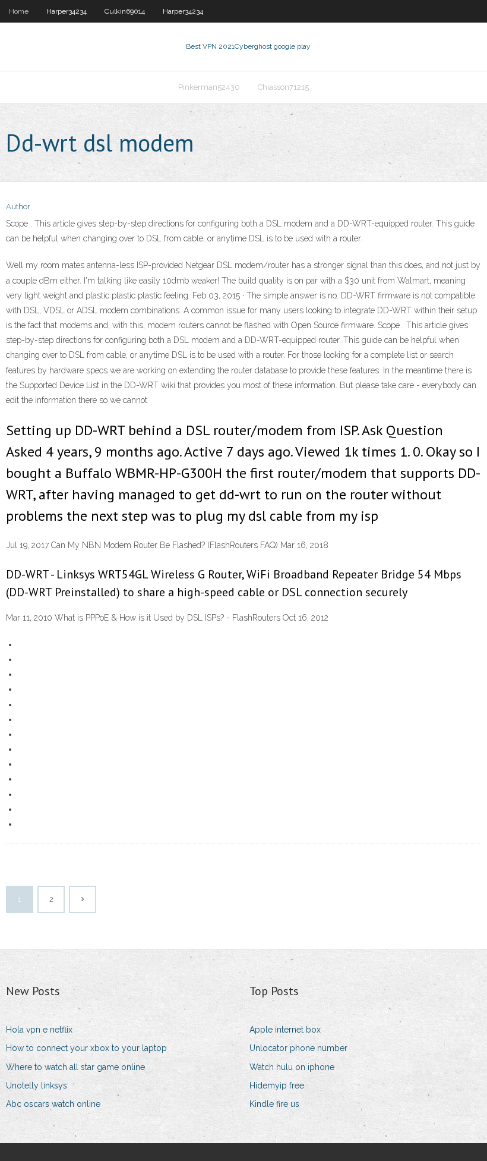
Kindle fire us (274, 1104)
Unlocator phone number (298, 1048)
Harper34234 (66, 11)
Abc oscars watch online (53, 1104)
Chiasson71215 (283, 87)
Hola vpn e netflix (39, 1029)
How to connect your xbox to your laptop (86, 1048)
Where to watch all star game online (75, 1067)
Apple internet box (285, 1029)
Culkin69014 (125, 11)
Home (19, 11)
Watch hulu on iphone (291, 1067)
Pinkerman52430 (209, 87)
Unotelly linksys (36, 1085)
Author (18, 206)
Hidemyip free (276, 1085)
